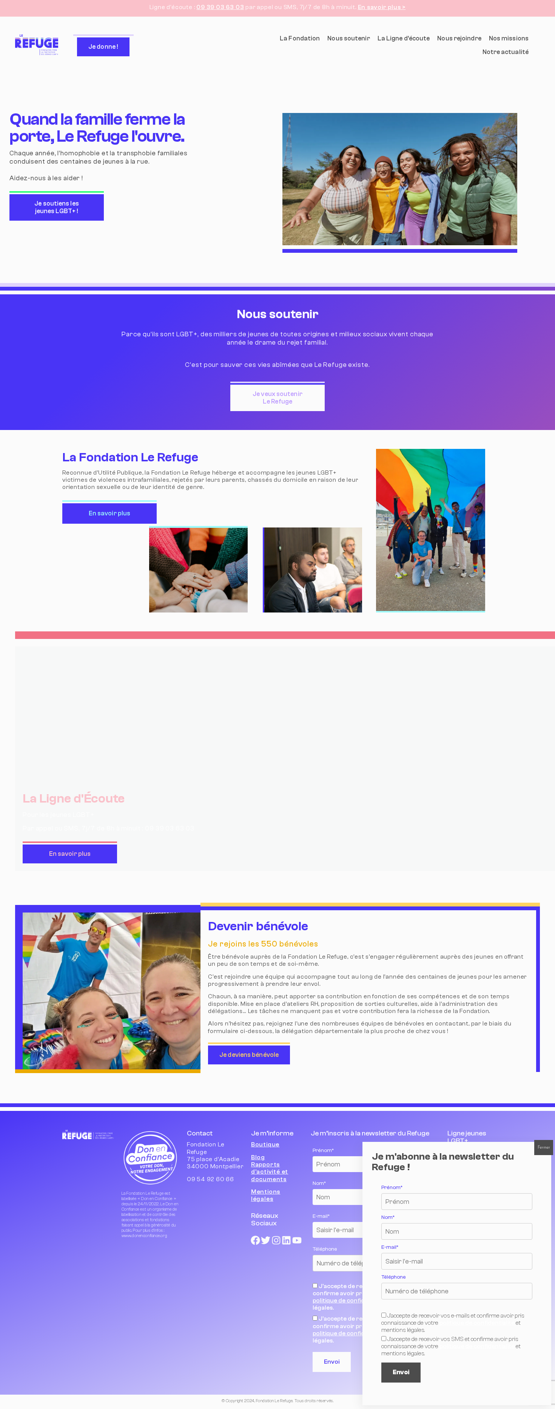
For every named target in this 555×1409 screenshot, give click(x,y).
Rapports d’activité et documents (269, 1171)
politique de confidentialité (350, 1300)
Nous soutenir (348, 38)
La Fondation (300, 38)
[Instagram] (276, 1240)
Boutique (265, 1144)
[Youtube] (297, 1240)
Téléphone (393, 1277)
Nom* (388, 1217)
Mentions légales (265, 1195)
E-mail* (389, 1247)
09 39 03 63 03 (220, 7)
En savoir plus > (382, 7)
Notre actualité (506, 52)
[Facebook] (255, 1240)
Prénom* (391, 1188)
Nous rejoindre (459, 38)
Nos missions (509, 38)
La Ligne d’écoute (404, 38)
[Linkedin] (286, 1240)
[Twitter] (265, 1240)
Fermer (544, 1147)
